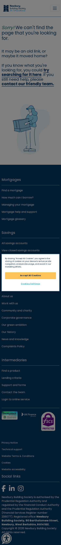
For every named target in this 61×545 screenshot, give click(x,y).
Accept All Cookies (30, 275)
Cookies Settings (30, 284)
